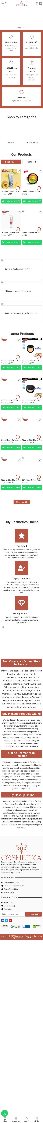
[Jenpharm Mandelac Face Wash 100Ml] (11, 179)
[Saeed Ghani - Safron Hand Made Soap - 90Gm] (32, 220)
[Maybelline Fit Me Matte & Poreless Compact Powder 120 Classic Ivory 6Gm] (11, 387)
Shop (5, 1121)
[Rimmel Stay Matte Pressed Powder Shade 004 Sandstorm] (11, 467)
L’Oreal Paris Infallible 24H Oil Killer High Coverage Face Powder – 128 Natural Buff (11, 440)
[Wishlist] (18, 171)
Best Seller (11, 161)
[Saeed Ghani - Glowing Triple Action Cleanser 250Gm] (32, 179)
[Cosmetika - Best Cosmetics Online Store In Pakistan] (21, 3)
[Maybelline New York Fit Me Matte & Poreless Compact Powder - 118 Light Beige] (32, 347)
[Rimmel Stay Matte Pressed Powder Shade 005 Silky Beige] (32, 427)
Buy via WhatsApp (11, 201)
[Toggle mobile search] (6, 3)
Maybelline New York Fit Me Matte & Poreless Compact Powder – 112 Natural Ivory (11, 360)
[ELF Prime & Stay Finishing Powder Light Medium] (32, 467)
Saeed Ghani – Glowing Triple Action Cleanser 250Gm (32, 191)
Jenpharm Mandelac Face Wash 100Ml (11, 191)
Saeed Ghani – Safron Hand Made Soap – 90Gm (32, 232)
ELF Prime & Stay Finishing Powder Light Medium (32, 480)
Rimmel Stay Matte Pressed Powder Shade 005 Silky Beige (32, 440)
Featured (31, 161)
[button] (18, 188)
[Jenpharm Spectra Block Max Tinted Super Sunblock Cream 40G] (11, 220)
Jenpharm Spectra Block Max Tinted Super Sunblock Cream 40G (11, 232)
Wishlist (37, 1121)
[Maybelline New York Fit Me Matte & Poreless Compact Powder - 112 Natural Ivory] (11, 347)
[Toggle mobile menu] (2, 3)
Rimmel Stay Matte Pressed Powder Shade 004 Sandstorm (11, 480)
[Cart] (40, 3)
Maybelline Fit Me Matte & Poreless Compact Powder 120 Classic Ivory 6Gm (11, 400)
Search (26, 1121)
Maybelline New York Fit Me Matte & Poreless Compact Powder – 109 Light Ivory (32, 400)
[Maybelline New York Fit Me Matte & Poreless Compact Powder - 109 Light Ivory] (32, 387)
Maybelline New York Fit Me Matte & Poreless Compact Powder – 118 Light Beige (32, 360)
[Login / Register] (37, 3)
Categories (16, 1121)
